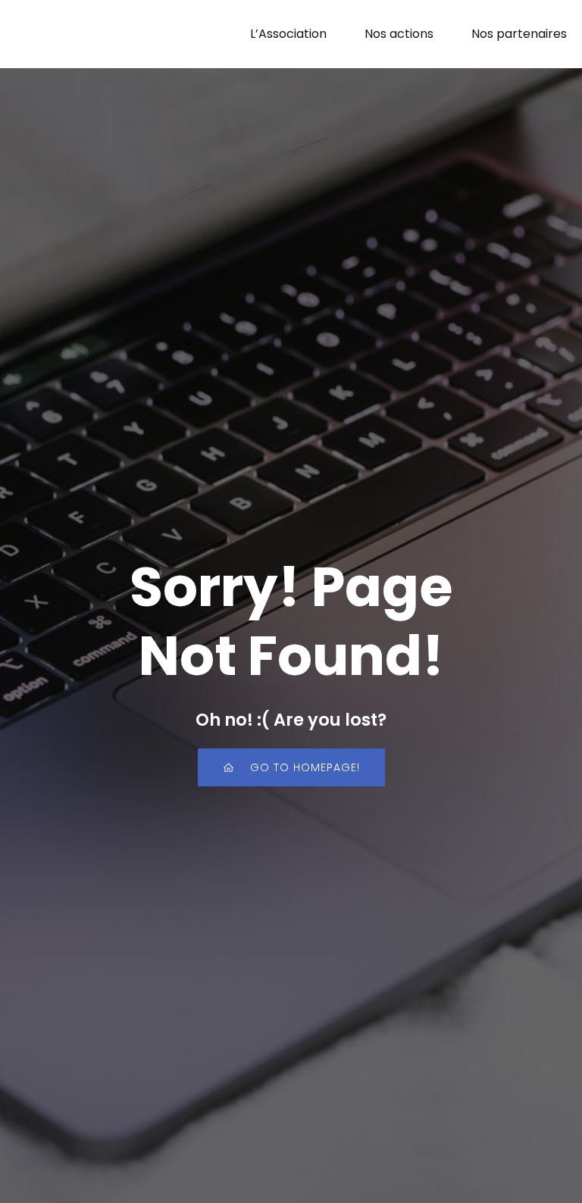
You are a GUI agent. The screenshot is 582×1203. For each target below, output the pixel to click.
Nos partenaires (519, 33)
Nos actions (399, 33)
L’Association (288, 33)
